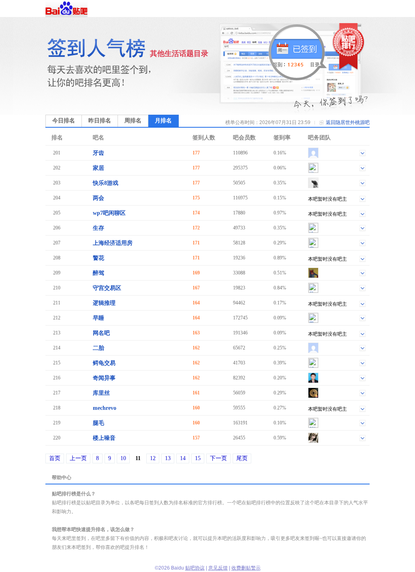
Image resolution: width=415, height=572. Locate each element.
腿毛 (98, 423)
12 (153, 458)
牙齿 (98, 153)
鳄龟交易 (104, 363)
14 (183, 458)
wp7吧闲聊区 (109, 213)
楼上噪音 (104, 438)
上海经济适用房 (113, 243)
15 (198, 458)
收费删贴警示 (246, 568)
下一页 (218, 458)
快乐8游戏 (105, 183)
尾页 (242, 458)
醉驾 (98, 273)
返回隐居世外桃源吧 (348, 122)
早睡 (98, 318)
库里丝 (101, 393)
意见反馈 (218, 568)
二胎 (98, 348)
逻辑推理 (104, 303)
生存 (98, 228)
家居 (98, 168)
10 (123, 458)
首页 (54, 458)
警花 (98, 258)
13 (168, 458)
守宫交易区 (107, 288)
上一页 (78, 458)
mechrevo (104, 408)
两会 (98, 198)
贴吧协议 (195, 568)
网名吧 (101, 333)
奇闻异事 (104, 378)
